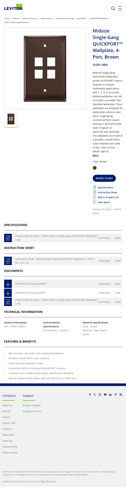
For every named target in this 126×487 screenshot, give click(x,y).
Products (15, 18)
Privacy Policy (108, 471)
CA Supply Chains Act (24, 474)
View (118, 237)
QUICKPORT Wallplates (98, 18)
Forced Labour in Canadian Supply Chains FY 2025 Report (62, 474)
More (96, 155)
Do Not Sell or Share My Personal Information (23, 471)
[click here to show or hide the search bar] (113, 8)
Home (7, 18)
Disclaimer (8, 474)
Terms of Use (78, 471)
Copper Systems (46, 18)
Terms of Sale (93, 471)
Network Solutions (30, 18)
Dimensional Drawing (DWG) (30, 283)
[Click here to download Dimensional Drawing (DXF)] (8, 293)
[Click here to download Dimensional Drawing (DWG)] (8, 284)
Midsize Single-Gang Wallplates (17, 22)
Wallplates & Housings (65, 18)
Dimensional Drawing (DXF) (30, 292)
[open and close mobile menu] (120, 8)
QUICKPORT (81, 18)
